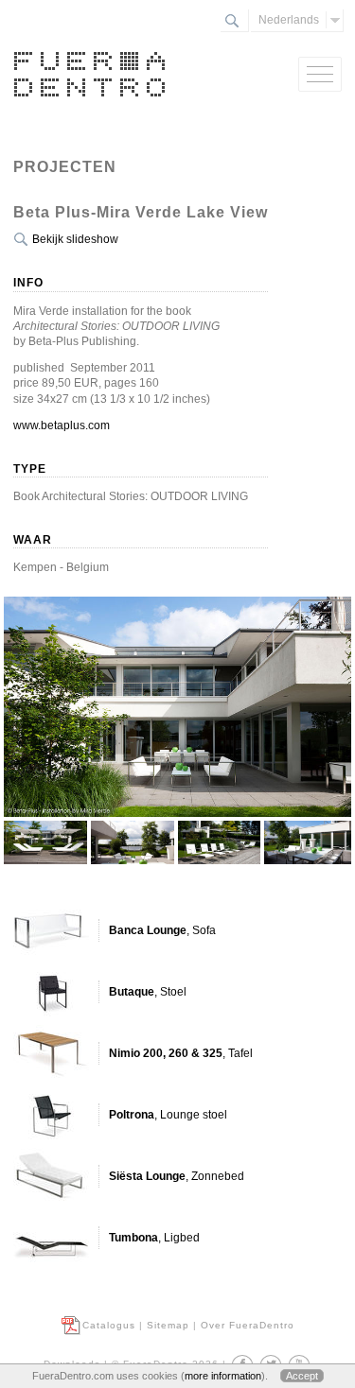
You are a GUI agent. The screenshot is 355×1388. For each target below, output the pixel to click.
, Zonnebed (176, 1176)
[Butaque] (51, 992)
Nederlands (288, 19)
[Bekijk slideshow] (178, 852)
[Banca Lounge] (51, 930)
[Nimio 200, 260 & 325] (51, 1053)
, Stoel (147, 991)
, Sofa (162, 930)
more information (223, 1375)
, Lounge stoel (168, 1114)
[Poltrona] (51, 1114)
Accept (302, 1375)
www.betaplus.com (61, 425)
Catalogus (108, 1325)
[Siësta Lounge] (51, 1176)
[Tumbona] (51, 1237)
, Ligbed (154, 1237)
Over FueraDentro (247, 1325)
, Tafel (181, 1053)
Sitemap (168, 1325)
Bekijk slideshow (75, 239)
